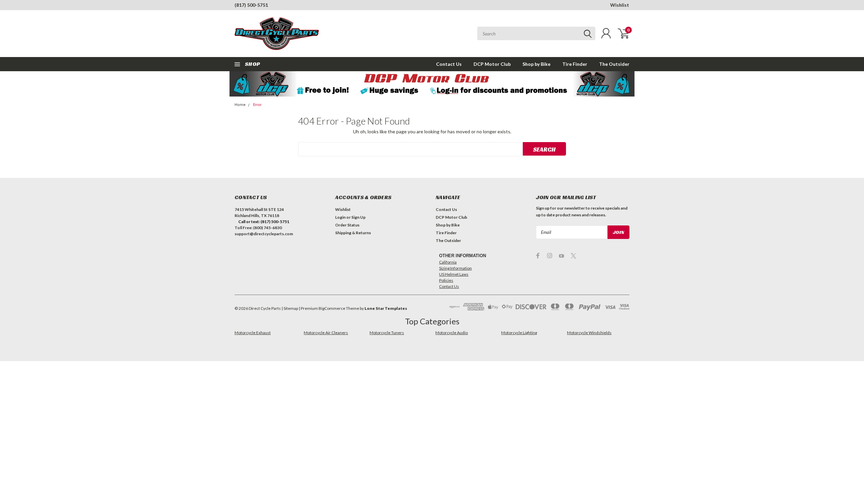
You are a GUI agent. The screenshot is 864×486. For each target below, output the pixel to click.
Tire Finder (574, 64)
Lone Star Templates (385, 308)
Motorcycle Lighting (519, 332)
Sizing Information (455, 268)
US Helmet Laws (453, 274)
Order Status (347, 224)
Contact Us (449, 64)
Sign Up (358, 217)
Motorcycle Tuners (387, 332)
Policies (446, 280)
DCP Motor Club (492, 64)
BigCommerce (332, 308)
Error (257, 105)
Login (340, 217)
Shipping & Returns (353, 232)
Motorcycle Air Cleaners (326, 332)
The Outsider (614, 64)
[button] (432, 84)
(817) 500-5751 (251, 5)
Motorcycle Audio (451, 332)
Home (240, 105)
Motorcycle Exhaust (253, 332)
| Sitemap (289, 308)
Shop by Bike (536, 64)
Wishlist (619, 5)
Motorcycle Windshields (589, 332)
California (448, 262)
